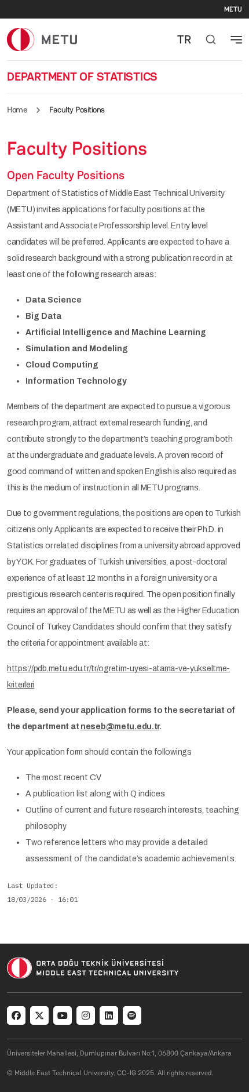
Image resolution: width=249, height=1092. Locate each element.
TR (184, 39)
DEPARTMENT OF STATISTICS (82, 76)
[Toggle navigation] (236, 39)
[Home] (42, 39)
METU (233, 9)
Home (17, 109)
